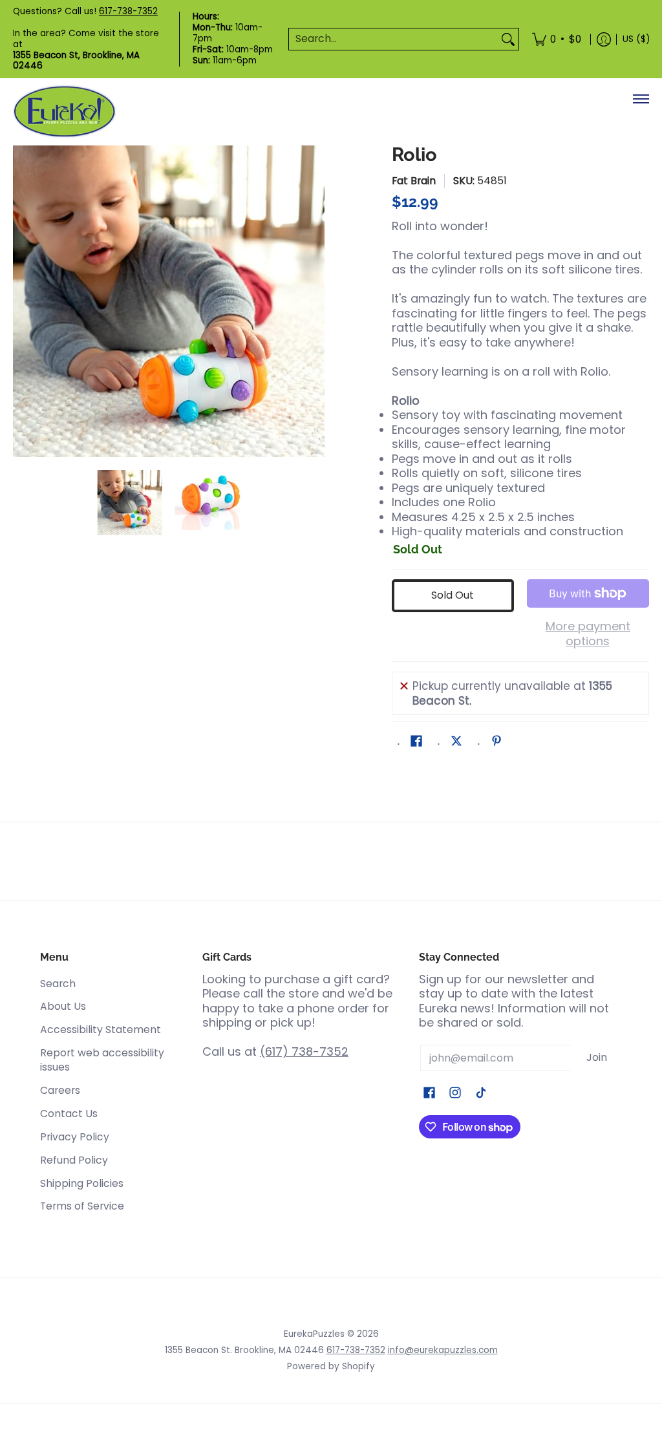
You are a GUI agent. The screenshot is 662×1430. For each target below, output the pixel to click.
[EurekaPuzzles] (64, 111)
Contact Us (69, 1113)
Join (596, 1057)
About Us (63, 1006)
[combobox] (393, 39)
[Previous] (22, 301)
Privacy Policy (74, 1136)
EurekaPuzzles (314, 1334)
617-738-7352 (128, 11)
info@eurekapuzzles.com (443, 1350)
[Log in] (604, 39)
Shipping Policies (81, 1183)
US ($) (636, 39)
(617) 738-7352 (304, 1051)
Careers (60, 1090)
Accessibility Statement (100, 1029)
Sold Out (452, 595)
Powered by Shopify (331, 1366)
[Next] (315, 301)
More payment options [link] (588, 633)
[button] (416, 742)
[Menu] (640, 99)
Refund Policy (74, 1160)
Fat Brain (414, 180)
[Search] (508, 39)
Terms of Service (82, 1206)
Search (58, 983)
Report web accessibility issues (102, 1060)
